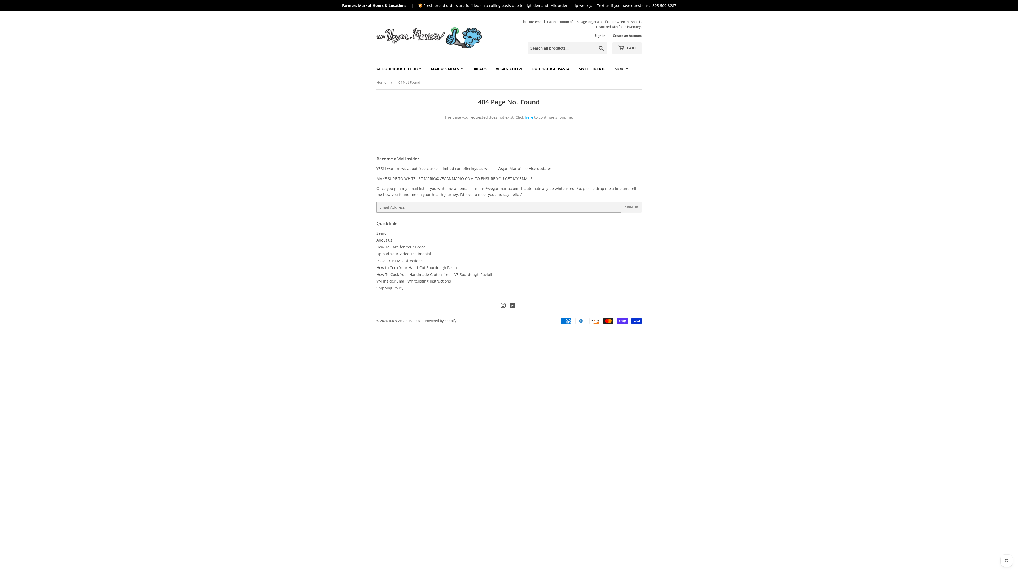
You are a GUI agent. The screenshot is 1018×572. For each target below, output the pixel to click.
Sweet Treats (592, 68)
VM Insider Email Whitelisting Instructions (413, 281)
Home (381, 82)
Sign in (600, 35)
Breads (479, 68)
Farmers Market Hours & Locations (374, 5)
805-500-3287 (664, 5)
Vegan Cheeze (509, 68)
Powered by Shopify (441, 320)
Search (382, 233)
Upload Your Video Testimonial (403, 253)
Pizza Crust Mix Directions (399, 260)
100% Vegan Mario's (404, 320)
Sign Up (631, 207)
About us (384, 240)
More (620, 68)
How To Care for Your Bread (401, 246)
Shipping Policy (389, 288)
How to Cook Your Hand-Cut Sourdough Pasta (416, 267)
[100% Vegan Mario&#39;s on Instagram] (503, 306)
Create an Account (627, 35)
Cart (631, 47)
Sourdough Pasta (551, 68)
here (529, 117)
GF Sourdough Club (397, 68)
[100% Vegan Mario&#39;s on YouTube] (512, 306)
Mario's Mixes (445, 68)
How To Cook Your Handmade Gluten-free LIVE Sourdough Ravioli (434, 274)
